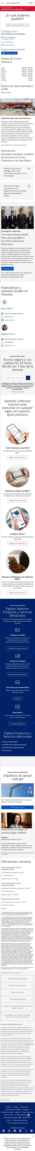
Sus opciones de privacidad (10, 1117)
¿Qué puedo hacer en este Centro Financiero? (14, 145)
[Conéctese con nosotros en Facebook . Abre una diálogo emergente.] (4, 1131)
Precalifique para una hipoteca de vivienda (14, 744)
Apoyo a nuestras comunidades (15, 25)
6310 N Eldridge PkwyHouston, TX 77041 (9, 38)
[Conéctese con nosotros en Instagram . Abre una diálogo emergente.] (9, 1131)
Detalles (16, 879)
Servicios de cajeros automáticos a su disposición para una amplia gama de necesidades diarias (17, 186)
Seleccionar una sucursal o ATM (11, 9)
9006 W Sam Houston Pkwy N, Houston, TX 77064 (15, 888)
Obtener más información (17, 457)
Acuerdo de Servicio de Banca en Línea (11, 1024)
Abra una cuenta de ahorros (10, 741)
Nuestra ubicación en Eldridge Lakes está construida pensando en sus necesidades (17, 168)
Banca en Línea (7, 750)
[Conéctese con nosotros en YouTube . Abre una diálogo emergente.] (31, 1131)
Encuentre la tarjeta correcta (17, 648)
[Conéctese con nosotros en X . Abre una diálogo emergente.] (26, 1131)
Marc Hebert (6, 308)
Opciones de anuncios (21, 1115)
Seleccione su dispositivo (15, 378)
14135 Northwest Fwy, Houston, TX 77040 (13, 902)
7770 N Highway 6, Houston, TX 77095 (12, 872)
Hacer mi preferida (8, 45)
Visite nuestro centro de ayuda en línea (12, 277)
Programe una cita (8, 53)
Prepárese (17, 699)
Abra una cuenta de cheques (17, 674)
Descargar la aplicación (17, 724)
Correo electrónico (10, 320)
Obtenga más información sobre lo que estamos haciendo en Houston (17, 853)
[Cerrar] (33, 1136)
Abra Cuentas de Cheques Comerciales (13, 747)
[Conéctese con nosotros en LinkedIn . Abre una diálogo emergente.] (15, 1131)
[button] (2, 3)
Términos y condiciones (17, 392)
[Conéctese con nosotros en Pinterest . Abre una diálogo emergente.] (20, 1131)
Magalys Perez (7, 334)
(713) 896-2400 (8, 42)
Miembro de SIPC (29, 1044)
